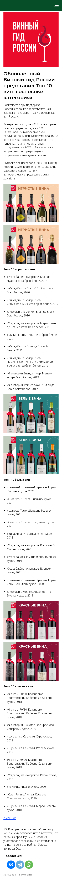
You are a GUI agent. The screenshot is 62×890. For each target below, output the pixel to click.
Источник (9, 817)
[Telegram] (20, 864)
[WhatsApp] (29, 864)
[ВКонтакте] (11, 864)
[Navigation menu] (56, 5)
